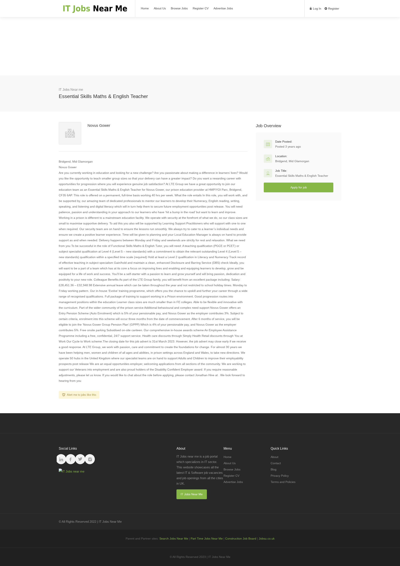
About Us (160, 8)
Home (145, 8)
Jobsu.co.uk (267, 538)
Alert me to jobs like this (81, 394)
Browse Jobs (179, 8)
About (274, 457)
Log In (316, 8)
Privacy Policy (280, 475)
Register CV (201, 8)
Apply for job (298, 187)
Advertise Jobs (223, 8)
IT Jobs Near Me (192, 494)
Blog (273, 469)
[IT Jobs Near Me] (94, 10)
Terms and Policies (283, 482)
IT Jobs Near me (71, 89)
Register (333, 8)
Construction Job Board (240, 538)
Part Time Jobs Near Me (207, 538)
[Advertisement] (200, 46)
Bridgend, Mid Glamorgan (292, 161)
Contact (276, 463)
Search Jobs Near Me (173, 538)
